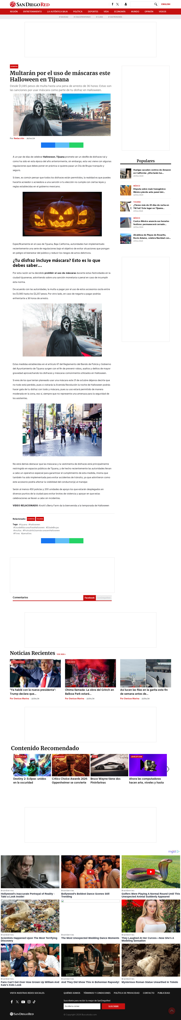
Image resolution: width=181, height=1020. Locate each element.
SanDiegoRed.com (36, 1014)
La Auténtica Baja (57, 12)
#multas (17, 530)
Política (77, 12)
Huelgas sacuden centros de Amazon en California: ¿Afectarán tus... (152, 171)
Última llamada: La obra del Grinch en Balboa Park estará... (89, 692)
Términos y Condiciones (97, 993)
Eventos (31, 519)
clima (100, 17)
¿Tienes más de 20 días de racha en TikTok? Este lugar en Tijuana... (151, 206)
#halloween (34, 525)
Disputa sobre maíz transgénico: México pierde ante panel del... (149, 190)
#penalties (26, 533)
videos (162, 12)
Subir (171, 1010)
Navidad (64, 17)
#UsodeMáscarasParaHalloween (29, 528)
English (165, 4)
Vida (106, 12)
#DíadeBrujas (52, 528)
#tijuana (23, 525)
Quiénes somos (72, 993)
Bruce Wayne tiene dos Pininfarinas (105, 781)
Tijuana (40, 519)
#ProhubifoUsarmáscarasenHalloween (41, 530)
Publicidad (164, 993)
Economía (120, 12)
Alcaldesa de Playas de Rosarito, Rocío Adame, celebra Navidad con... (152, 236)
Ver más (60, 654)
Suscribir (113, 1006)
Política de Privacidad (127, 993)
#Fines (16, 533)
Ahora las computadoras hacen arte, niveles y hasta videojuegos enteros (146, 783)
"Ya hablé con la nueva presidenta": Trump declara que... (33, 692)
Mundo (135, 12)
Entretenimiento (32, 12)
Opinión (149, 12)
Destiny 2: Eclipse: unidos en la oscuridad (29, 781)
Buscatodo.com (89, 1015)
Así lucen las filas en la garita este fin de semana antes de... (144, 692)
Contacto (148, 993)
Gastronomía (115, 17)
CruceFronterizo (83, 17)
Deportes (93, 12)
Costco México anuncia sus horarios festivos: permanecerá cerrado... (151, 223)
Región (14, 12)
